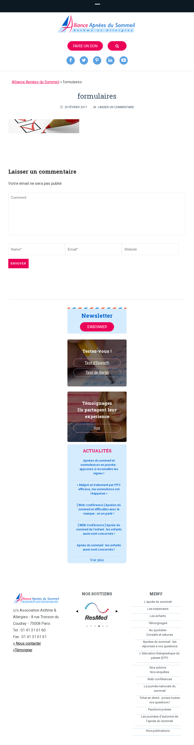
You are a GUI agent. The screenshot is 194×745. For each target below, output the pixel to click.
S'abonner (97, 327)
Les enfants (158, 616)
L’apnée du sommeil (158, 602)
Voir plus (97, 560)
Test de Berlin (97, 372)
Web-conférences (159, 679)
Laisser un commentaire (116, 107)
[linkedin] (110, 60)
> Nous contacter (27, 643)
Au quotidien (158, 630)
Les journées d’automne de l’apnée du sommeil (159, 719)
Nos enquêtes (159, 672)
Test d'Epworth (97, 363)
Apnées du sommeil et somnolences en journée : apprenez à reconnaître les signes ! (98, 467)
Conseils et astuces (159, 634)
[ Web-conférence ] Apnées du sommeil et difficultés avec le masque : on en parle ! (99, 509)
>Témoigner (22, 650)
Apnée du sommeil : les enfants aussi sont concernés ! (99, 547)
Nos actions (158, 667)
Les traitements (157, 609)
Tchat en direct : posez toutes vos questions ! (160, 700)
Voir (97, 428)
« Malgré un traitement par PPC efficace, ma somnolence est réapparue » (99, 489)
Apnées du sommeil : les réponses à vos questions (159, 644)
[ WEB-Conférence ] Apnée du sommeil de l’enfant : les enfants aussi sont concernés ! (99, 529)
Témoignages (158, 623)
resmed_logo (97, 611)
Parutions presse (159, 709)
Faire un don (85, 46)
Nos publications (158, 730)
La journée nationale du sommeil (160, 688)
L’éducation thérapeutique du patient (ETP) (160, 656)
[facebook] (70, 60)
